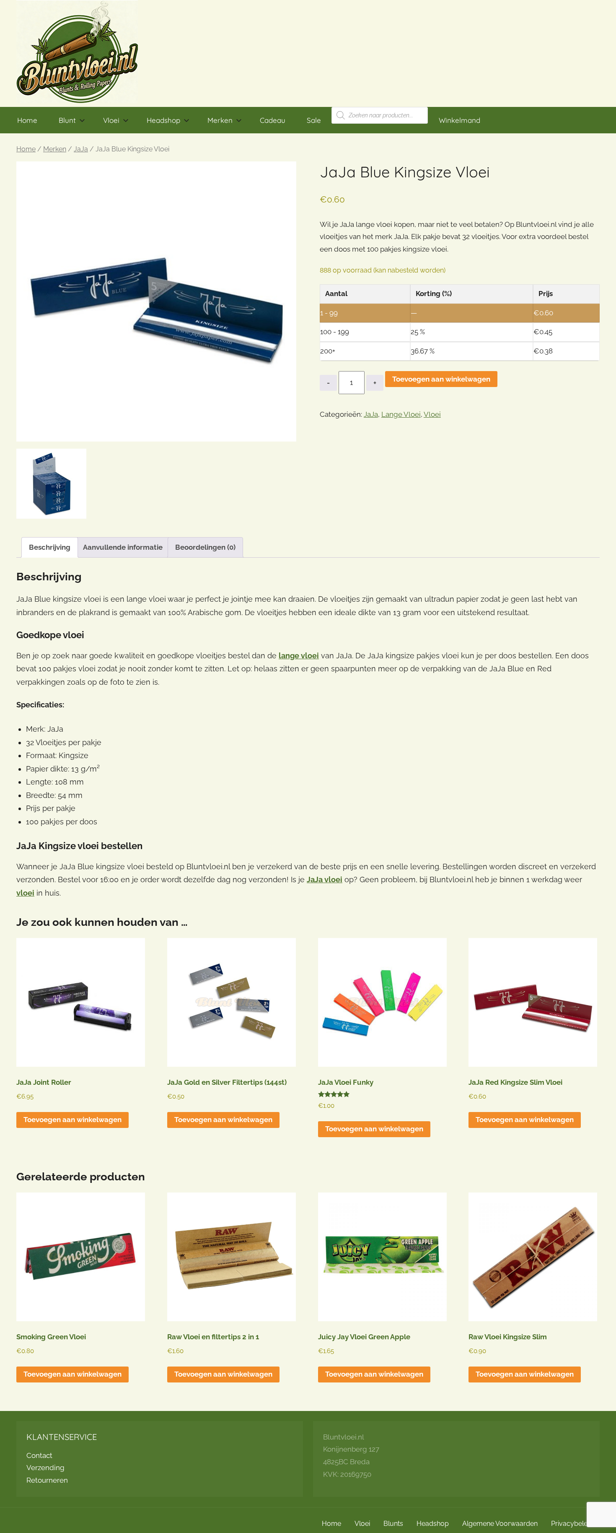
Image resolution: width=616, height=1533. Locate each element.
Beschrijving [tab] (49, 547)
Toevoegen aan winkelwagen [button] (72, 1119)
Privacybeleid (572, 1524)
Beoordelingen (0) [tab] (205, 547)
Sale (314, 120)
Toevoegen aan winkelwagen (441, 379)
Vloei (111, 120)
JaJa (81, 149)
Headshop (163, 120)
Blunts (393, 1524)
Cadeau (272, 120)
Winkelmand (459, 120)
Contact (39, 1455)
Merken (220, 120)
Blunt (67, 120)
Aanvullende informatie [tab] (123, 547)
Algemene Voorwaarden (500, 1524)
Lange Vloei (401, 414)
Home (27, 120)
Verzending (45, 1467)
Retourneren (47, 1480)
